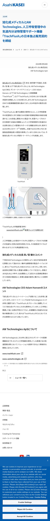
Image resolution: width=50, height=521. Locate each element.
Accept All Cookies (25, 516)
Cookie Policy (40, 497)
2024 (25, 49)
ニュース (17, 49)
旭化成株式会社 (7, 49)
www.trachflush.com (15, 230)
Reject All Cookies (25, 509)
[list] (25, 16)
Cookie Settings (25, 502)
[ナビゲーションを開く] (45, 5)
